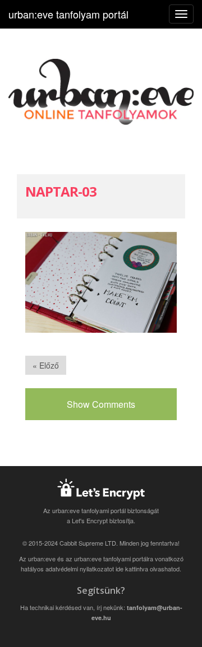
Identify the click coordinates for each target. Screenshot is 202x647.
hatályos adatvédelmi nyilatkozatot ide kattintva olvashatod (100, 568)
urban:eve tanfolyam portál (68, 14)
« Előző (46, 365)
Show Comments (101, 404)
